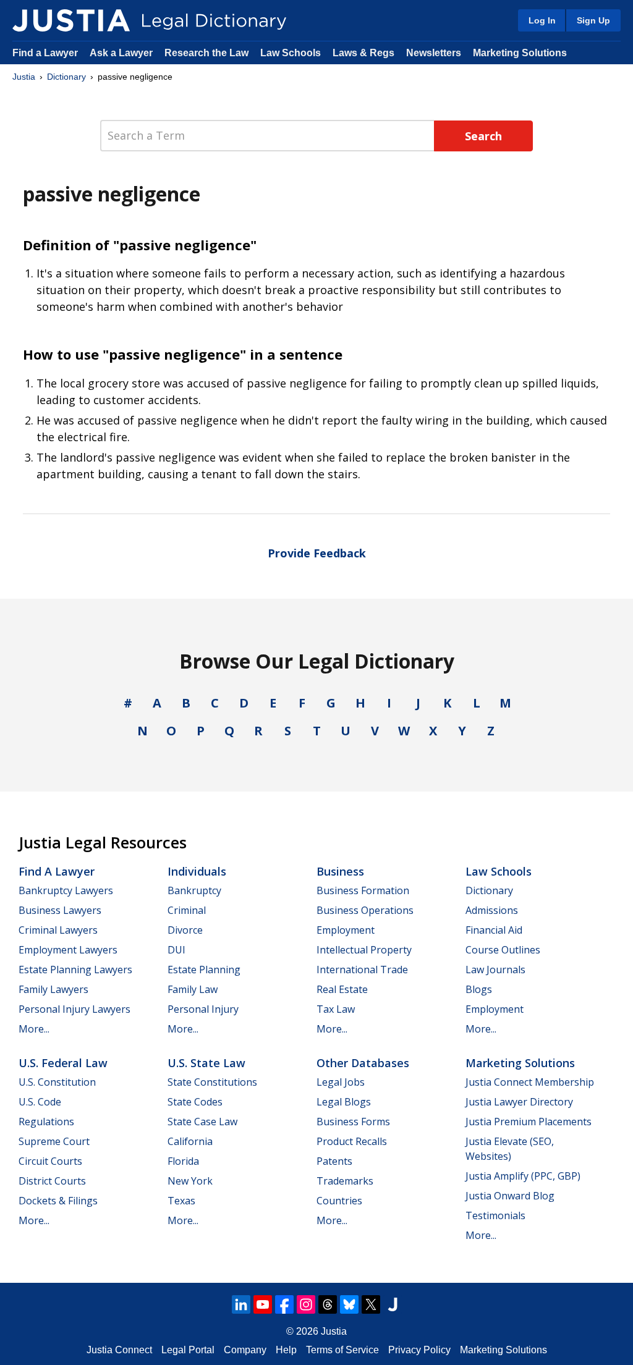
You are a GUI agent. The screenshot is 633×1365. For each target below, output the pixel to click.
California (190, 1141)
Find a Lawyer (45, 53)
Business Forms (353, 1121)
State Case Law (202, 1121)
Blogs (478, 989)
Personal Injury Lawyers (74, 1009)
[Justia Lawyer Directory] (392, 1304)
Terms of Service (342, 1350)
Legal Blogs (343, 1102)
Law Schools (290, 53)
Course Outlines (502, 950)
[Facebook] (284, 1304)
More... (34, 1029)
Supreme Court (54, 1141)
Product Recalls (351, 1141)
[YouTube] (262, 1304)
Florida (183, 1161)
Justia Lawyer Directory (519, 1102)
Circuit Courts (50, 1161)
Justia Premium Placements (528, 1121)
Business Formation (362, 890)
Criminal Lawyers (58, 930)
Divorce (185, 930)
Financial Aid (493, 930)
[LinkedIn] (241, 1304)
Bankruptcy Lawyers (66, 890)
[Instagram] (306, 1304)
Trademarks (344, 1181)
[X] (371, 1304)
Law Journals (495, 969)
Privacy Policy (419, 1350)
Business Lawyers (60, 910)
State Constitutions (212, 1082)
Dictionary (66, 77)
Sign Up (593, 20)
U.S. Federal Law (63, 1062)
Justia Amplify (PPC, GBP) (522, 1176)
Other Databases (362, 1062)
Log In (542, 20)
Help (286, 1350)
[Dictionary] (71, 20)
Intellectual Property (364, 950)
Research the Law (206, 53)
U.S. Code (40, 1102)
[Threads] (327, 1304)
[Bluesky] (349, 1304)
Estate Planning (204, 969)
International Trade (362, 969)
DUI (176, 950)
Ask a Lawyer (122, 53)
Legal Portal (188, 1350)
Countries (339, 1200)
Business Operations (365, 910)
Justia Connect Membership (529, 1082)
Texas (181, 1200)
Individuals (197, 871)
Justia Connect (119, 1350)
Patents (334, 1161)
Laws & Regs (363, 53)
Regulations (46, 1121)
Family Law (193, 989)
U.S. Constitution (57, 1082)
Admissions (491, 910)
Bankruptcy (194, 890)
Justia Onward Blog (509, 1195)
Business (340, 871)
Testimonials (495, 1215)
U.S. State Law (206, 1062)
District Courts (52, 1181)
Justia (23, 77)
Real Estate (342, 989)
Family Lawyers (53, 989)
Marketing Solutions (520, 53)
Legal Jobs (340, 1082)
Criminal (187, 910)
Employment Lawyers (68, 950)
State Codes (195, 1102)
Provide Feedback (317, 553)
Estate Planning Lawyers (75, 969)
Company (245, 1350)
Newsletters (433, 53)
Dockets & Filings (58, 1200)
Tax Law (335, 1009)
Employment (345, 930)
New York (190, 1181)
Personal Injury (203, 1009)
